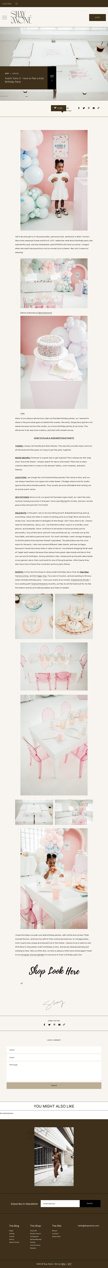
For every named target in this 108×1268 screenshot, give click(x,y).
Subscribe (56, 1236)
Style (11, 1231)
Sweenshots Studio (80, 580)
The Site (56, 1225)
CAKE (22, 414)
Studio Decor (35, 1234)
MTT (70, 1264)
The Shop (35, 1225)
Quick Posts (14, 1242)
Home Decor (35, 1245)
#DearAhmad (35, 1239)
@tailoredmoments (45, 313)
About (54, 1231)
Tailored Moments (39, 584)
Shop (97, 17)
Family (11, 1234)
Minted (64, 501)
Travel (11, 1236)
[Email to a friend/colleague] (93, 108)
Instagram (34, 1236)
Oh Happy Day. (40, 576)
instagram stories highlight (33, 955)
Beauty (33, 1248)
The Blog (14, 1225)
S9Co (63, 1264)
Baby (7, 73)
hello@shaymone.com (88, 1225)
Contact (55, 1234)
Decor (11, 1239)
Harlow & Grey (21, 576)
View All (33, 1231)
